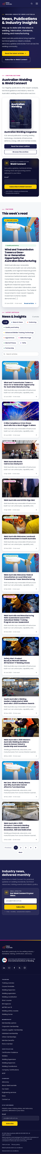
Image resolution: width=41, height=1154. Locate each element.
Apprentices (9, 338)
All (6, 322)
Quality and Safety (12, 327)
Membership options (9, 1023)
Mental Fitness (10, 343)
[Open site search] (31, 3)
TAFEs (24, 343)
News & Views (18, 322)
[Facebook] (14, 968)
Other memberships (9, 1037)
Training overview (8, 983)
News (4, 1096)
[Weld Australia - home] (7, 3)
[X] (19, 968)
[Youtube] (9, 968)
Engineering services (9, 1092)
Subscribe (10, 1124)
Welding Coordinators (9, 1066)
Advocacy (5, 1082)
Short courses (7, 1000)
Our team (5, 1089)
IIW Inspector (6, 1004)
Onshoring (32, 322)
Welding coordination (9, 997)
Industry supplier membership (12, 1030)
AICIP (3, 1073)
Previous (8, 848)
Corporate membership (10, 1026)
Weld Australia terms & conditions (12, 1148)
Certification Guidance (10, 1052)
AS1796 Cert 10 (7, 1007)
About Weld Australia (9, 1085)
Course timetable (8, 986)
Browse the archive (20, 152)
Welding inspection (8, 990)
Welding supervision (9, 993)
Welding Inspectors (8, 1063)
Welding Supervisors (9, 1059)
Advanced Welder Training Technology (19, 333)
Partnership (9, 348)
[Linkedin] (4, 968)
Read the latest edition (20, 146)
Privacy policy (16, 1144)
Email (4, 1114)
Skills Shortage (25, 338)
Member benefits (8, 1040)
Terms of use (6, 1144)
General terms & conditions (10, 1151)
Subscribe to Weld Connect (16, 59)
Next (20, 852)
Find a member (7, 1044)
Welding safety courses (10, 1011)
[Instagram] (25, 968)
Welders (5, 1056)
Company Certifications (10, 1070)
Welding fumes (7, 1014)
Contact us (6, 1099)
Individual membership (10, 1033)
